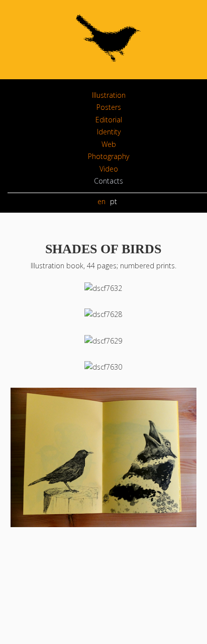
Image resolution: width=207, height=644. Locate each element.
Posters (108, 107)
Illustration (109, 95)
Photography (108, 156)
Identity (109, 131)
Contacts (108, 181)
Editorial (108, 119)
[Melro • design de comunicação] (108, 67)
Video (108, 169)
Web (108, 144)
